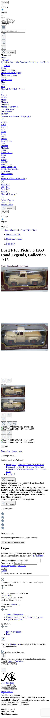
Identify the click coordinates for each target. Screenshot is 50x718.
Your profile (14, 62)
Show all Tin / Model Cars (12, 89)
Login (3, 57)
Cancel (4, 571)
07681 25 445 (6, 595)
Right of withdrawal (14, 619)
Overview (5, 62)
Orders (46, 62)
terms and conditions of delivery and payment (24, 617)
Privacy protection (13, 632)
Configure (12, 664)
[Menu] (3, 28)
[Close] (3, 419)
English (4, 12)
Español (4, 17)
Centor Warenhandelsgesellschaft (14, 266)
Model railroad (7, 692)
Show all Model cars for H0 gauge (15, 116)
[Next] (9, 381)
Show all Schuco (8, 194)
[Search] (3, 35)
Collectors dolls (7, 683)
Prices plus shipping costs (11, 451)
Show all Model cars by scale (13, 178)
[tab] (27, 468)
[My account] (3, 47)
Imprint (9, 634)
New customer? (38, 556)
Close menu (10, 52)
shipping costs (15, 644)
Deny (4, 664)
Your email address (9, 560)
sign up (6, 60)
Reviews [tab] (10, 474)
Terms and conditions (14, 615)
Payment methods (35, 62)
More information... (16, 661)
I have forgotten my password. (13, 566)
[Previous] (3, 381)
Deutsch (4, 7)
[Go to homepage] (8, 24)
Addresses (24, 62)
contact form (15, 604)
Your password (7, 563)
